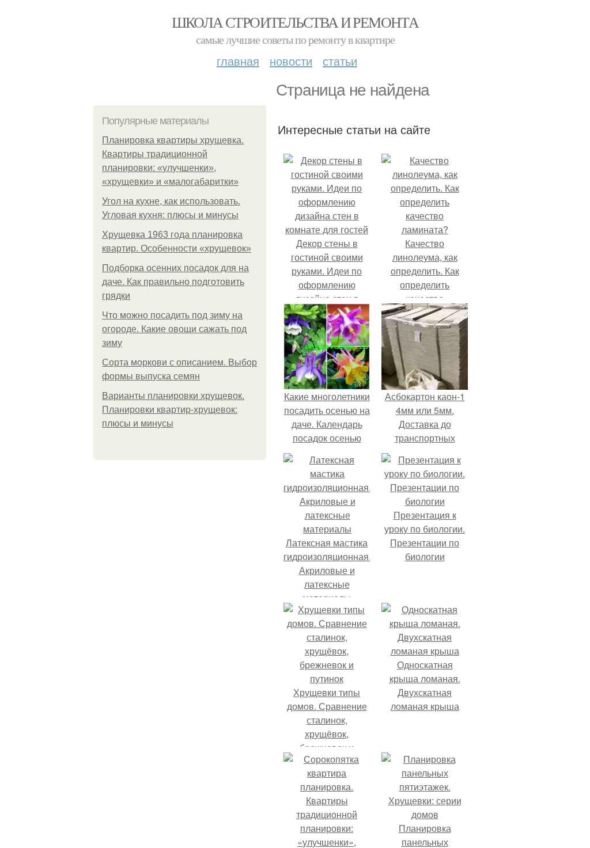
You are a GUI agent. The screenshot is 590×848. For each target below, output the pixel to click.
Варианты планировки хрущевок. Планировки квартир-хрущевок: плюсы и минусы (173, 409)
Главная (238, 60)
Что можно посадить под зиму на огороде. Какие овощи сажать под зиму (174, 329)
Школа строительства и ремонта (295, 22)
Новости (291, 60)
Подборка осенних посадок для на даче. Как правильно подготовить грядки (175, 282)
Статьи (340, 60)
